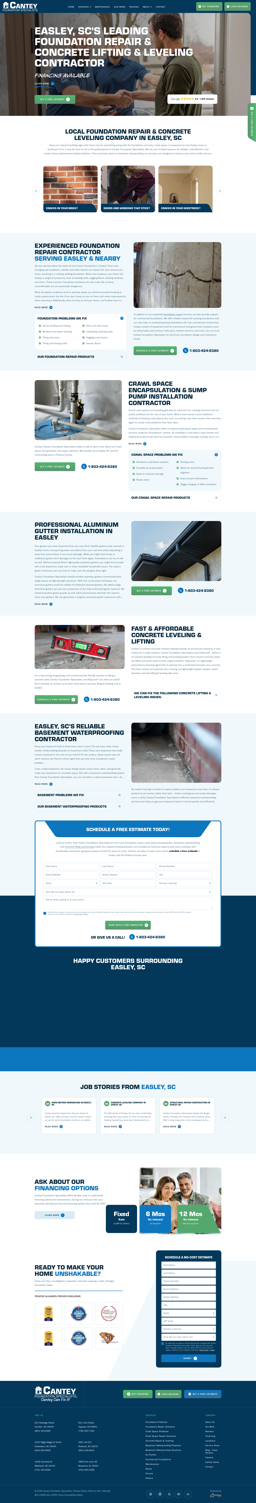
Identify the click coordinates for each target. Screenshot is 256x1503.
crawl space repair (188, 428)
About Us (210, 1422)
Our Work (210, 1426)
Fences (149, 1473)
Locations (210, 1440)
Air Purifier (151, 1454)
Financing (210, 1436)
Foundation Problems (156, 1422)
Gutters (149, 1478)
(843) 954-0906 (43, 1450)
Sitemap (106, 1491)
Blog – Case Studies (211, 1451)
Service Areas (212, 1445)
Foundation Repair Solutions (160, 1426)
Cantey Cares (212, 1462)
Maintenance (152, 1464)
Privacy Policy (80, 1491)
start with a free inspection (126, 925)
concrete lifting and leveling (79, 846)
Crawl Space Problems (157, 1431)
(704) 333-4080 (43, 1470)
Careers (209, 1457)
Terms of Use (78, 914)
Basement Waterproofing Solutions (163, 1450)
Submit (187, 1358)
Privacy (85, 914)
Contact (209, 1466)
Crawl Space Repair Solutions (161, 1436)
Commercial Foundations (158, 1459)
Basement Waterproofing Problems (163, 1445)
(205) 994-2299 (86, 1470)
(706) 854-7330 (86, 1431)
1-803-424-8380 (239, 6)
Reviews (209, 1431)
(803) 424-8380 (43, 1431)
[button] (36, 191)
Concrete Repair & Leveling (160, 1440)
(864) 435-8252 (86, 1450)
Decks (149, 1469)
